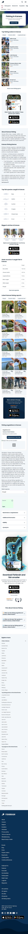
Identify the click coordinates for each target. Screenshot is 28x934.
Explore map (14, 22)
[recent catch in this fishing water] (8, 310)
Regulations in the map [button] (14, 437)
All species (4, 896)
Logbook (4, 880)
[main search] (22, 2)
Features (4, 868)
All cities (4, 893)
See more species (14, 290)
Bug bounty (4, 855)
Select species (6, 489)
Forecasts (4, 870)
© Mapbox (9, 449)
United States (3, 9)
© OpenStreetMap (15, 449)
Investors (4, 827)
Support (4, 824)
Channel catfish (11, 35)
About (3, 819)
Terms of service (6, 834)
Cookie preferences (7, 860)
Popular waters (5, 852)
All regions (4, 891)
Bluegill (4, 35)
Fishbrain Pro (5, 865)
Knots (3, 850)
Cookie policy (5, 857)
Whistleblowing (6, 837)
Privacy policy (5, 832)
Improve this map (22, 449)
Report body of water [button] (7, 839)
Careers (4, 822)
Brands (3, 845)
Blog (3, 847)
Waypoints (4, 883)
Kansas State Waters (8, 432)
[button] (7, 503)
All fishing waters (6, 898)
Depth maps (5, 878)
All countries (5, 888)
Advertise (4, 829)
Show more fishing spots (14, 88)
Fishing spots (5, 875)
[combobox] (2, 492)
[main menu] (25, 2)
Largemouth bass (21, 35)
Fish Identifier (5, 873)
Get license (4, 182)
